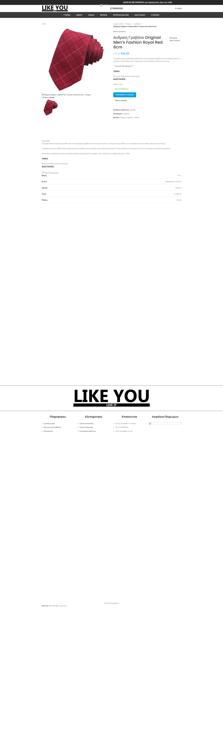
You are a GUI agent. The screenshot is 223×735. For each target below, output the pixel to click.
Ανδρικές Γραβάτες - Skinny (130, 117)
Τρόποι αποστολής (86, 423)
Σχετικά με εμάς (49, 423)
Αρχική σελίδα (118, 24)
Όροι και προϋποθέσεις (52, 427)
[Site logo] (55, 8)
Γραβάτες (137, 24)
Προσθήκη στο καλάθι (125, 95)
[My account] (169, 8)
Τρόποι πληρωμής (86, 427)
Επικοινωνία (48, 431)
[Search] (165, 8)
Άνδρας (128, 24)
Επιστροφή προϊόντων (87, 431)
